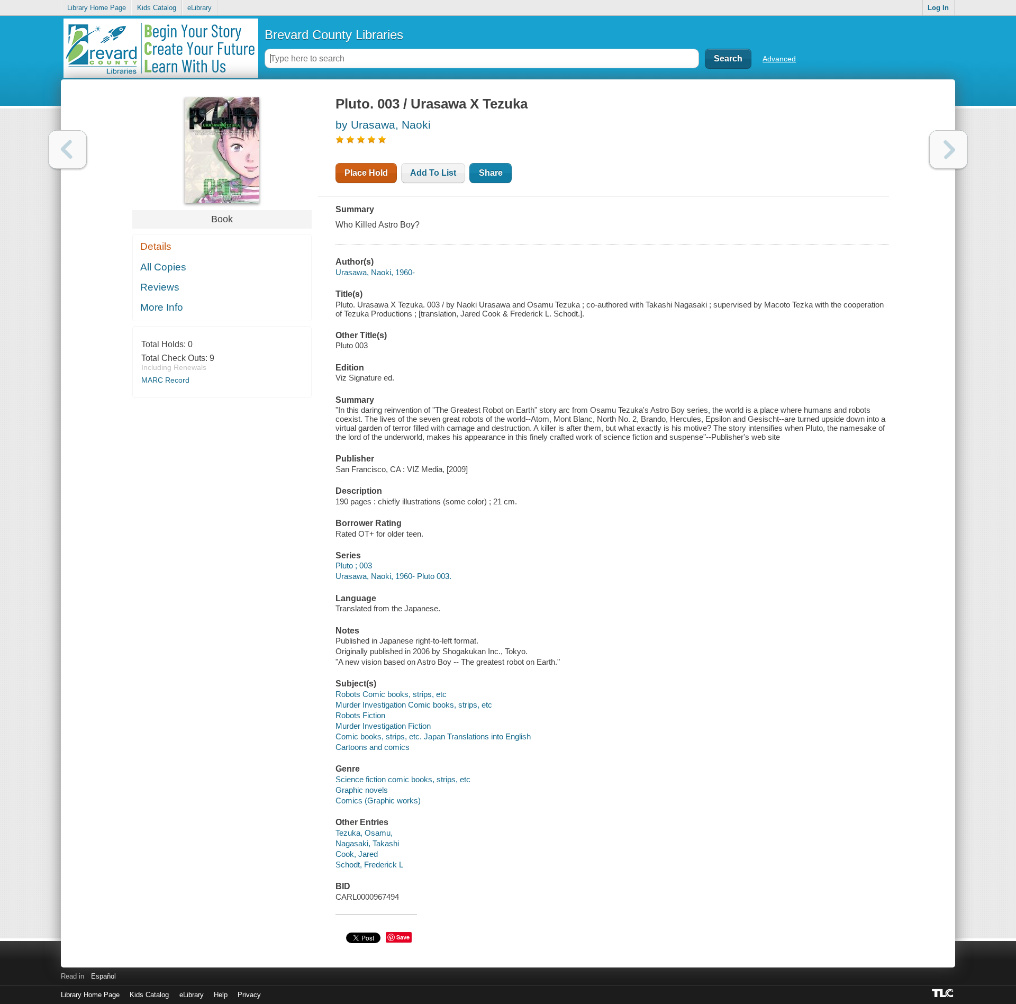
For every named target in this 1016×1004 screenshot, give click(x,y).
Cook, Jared (356, 853)
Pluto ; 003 (353, 565)
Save (403, 937)
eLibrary (199, 8)
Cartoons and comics (372, 747)
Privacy (249, 995)
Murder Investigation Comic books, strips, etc (413, 704)
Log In (938, 8)
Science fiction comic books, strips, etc (402, 779)
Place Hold (366, 172)
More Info (161, 307)
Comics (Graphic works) (378, 800)
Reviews (159, 287)
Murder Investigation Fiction (383, 725)
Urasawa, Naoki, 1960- (375, 272)
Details (155, 246)
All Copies (163, 267)
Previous (67, 149)
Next (948, 149)
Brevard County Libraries (334, 35)
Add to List (433, 172)
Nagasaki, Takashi (367, 843)
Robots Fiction (360, 715)
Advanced (779, 59)
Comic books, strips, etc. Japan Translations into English (433, 736)
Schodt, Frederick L (369, 864)
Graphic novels (361, 789)
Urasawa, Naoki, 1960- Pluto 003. (393, 576)
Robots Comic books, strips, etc (391, 694)
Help (221, 995)
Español (103, 976)
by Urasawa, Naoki (383, 125)
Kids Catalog (156, 8)
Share (491, 172)
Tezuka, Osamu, (364, 832)
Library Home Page (96, 8)
